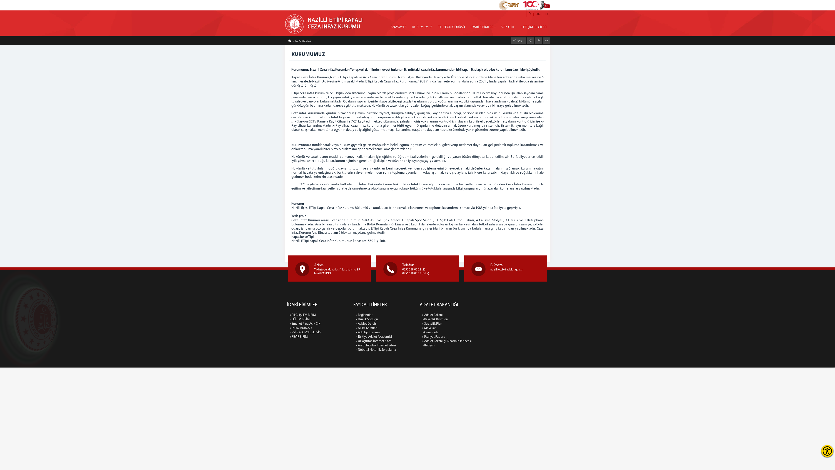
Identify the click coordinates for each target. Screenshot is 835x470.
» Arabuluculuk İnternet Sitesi (376, 345)
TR (546, 14)
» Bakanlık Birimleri (435, 319)
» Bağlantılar (364, 315)
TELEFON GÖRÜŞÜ (451, 27)
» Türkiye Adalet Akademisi (374, 337)
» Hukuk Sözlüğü (367, 319)
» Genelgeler (431, 332)
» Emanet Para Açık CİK (305, 324)
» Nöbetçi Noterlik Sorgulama (376, 350)
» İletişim (428, 345)
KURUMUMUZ (422, 27)
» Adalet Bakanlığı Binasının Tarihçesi (447, 341)
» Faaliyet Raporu (433, 337)
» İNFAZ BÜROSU (301, 328)
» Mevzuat (429, 328)
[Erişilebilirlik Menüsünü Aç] (827, 451)
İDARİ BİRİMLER (482, 27)
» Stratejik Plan (432, 324)
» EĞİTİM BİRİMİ (300, 319)
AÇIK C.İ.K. (508, 27)
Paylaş (520, 41)
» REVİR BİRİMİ (299, 337)
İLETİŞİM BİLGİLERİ (534, 27)
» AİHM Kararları (366, 328)
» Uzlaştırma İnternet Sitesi (374, 341)
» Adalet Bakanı (432, 315)
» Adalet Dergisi (366, 324)
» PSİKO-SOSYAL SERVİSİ (305, 332)
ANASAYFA (399, 27)
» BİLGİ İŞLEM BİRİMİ (303, 315)
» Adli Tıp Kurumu (368, 332)
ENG (538, 14)
